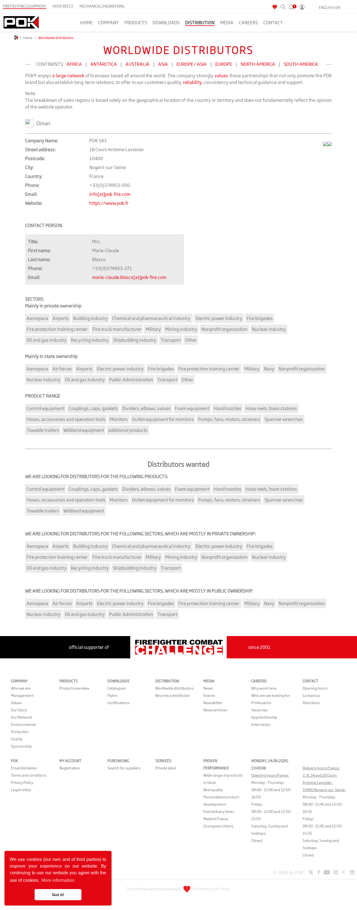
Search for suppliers (124, 768)
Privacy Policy (22, 782)
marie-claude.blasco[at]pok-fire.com (129, 277)
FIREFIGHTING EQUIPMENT (24, 6)
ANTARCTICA (103, 64)
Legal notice (21, 790)
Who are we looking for (270, 695)
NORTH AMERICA (258, 64)
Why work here (264, 688)
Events (209, 695)
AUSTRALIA (137, 64)
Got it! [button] (58, 894)
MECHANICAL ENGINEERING (102, 6)
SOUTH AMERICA (301, 64)
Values (16, 702)
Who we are (21, 688)
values (221, 75)
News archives (215, 710)
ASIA (163, 64)
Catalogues (116, 688)
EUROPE (223, 64)
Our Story (19, 710)
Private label (165, 768)
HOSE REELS (62, 6)
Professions (261, 702)
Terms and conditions (28, 775)
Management (22, 695)
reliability (192, 82)
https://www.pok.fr (109, 203)
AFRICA (74, 64)
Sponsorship (21, 746)
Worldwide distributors (174, 688)
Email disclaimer (24, 768)
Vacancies (259, 710)
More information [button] (57, 880)
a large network (68, 75)
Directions (311, 702)
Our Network (21, 717)
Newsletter (212, 702)
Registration (69, 768)
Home (86, 22)
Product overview (74, 688)
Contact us (311, 695)
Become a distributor (172, 695)
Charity (17, 739)
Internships (260, 724)
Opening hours (315, 688)
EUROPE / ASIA (192, 64)
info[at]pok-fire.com (110, 194)
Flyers (112, 695)
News (208, 688)
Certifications (118, 702)
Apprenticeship (264, 717)
